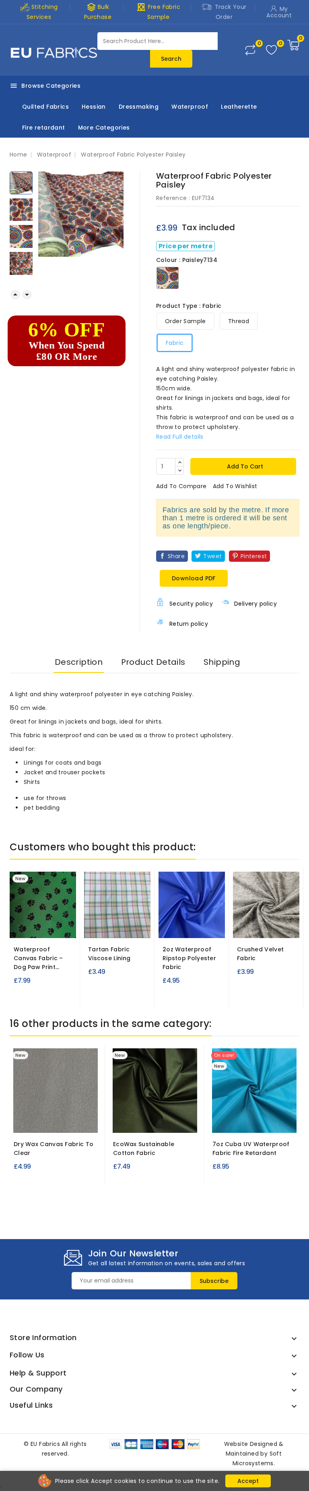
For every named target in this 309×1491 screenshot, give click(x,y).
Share (176, 556)
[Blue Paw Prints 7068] (57, 926)
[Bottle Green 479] (179, 926)
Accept (248, 1481)
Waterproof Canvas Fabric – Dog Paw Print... (38, 958)
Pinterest (254, 556)
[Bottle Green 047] (273, 916)
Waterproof (189, 107)
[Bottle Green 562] (241, 1121)
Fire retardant (43, 128)
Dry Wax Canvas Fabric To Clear (53, 1148)
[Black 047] (258, 916)
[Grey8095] (55, 1121)
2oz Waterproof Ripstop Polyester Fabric (189, 958)
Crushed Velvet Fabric (260, 953)
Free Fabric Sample (158, 11)
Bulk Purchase (97, 11)
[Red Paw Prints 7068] (43, 926)
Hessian (94, 107)
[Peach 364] (124, 926)
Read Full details (180, 437)
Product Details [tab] (153, 662)
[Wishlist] (271, 50)
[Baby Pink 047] (244, 916)
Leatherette (239, 107)
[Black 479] (165, 926)
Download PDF (194, 578)
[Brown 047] (288, 916)
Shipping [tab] (222, 662)
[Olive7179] (154, 1121)
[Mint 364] (109, 926)
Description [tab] (79, 662)
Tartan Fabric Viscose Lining (109, 953)
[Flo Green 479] (194, 926)
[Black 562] (227, 1121)
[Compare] (250, 50)
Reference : (173, 198)
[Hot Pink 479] (209, 926)
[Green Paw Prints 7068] (28, 926)
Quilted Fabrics (45, 107)
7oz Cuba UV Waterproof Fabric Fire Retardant (251, 1148)
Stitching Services (42, 12)
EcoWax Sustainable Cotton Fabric (143, 1148)
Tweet (212, 556)
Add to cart (244, 466)
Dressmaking (139, 107)
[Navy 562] (256, 1121)
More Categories (104, 128)
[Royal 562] (271, 1121)
